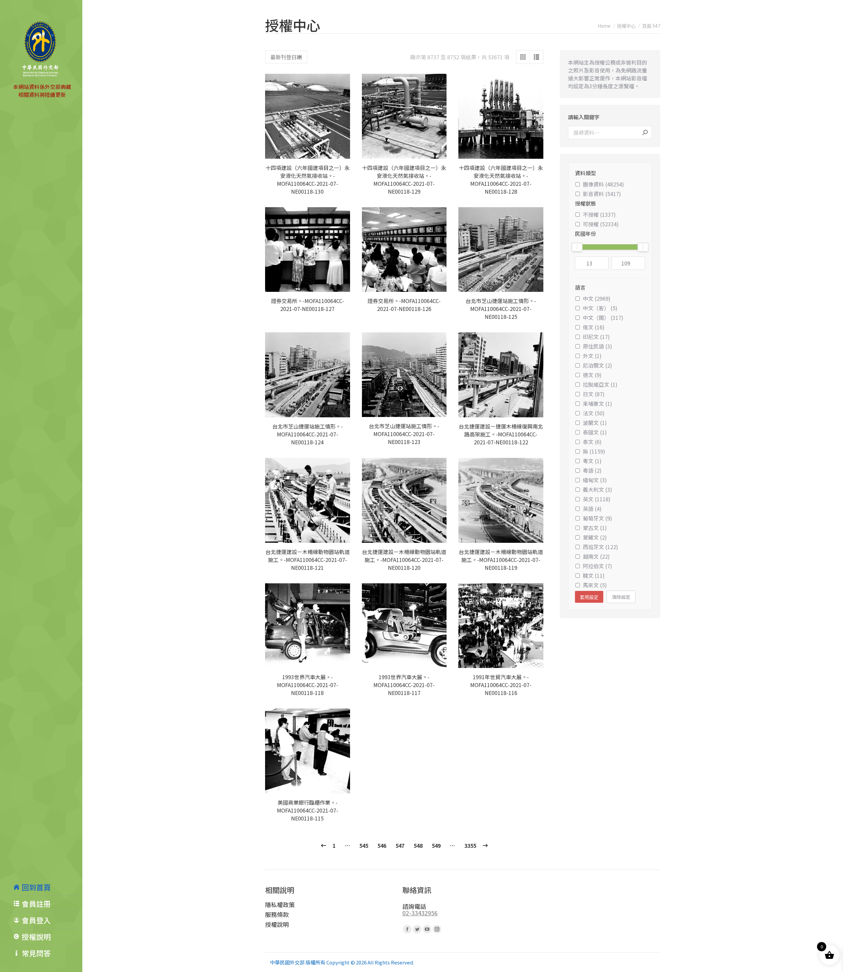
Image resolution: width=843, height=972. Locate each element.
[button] (341, 150)
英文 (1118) (597, 499)
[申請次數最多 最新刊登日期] (286, 57)
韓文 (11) (594, 575)
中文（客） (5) (600, 308)
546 (381, 845)
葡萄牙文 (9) (597, 518)
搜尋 (645, 132)
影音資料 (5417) (602, 194)
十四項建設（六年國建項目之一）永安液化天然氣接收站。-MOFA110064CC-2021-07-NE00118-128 (501, 179)
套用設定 (589, 597)
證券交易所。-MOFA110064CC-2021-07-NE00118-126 (404, 305)
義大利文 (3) (597, 489)
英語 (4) (592, 509)
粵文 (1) (592, 461)
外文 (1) (592, 356)
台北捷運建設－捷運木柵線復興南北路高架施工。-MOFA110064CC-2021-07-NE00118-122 (501, 434)
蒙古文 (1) (595, 528)
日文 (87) (594, 394)
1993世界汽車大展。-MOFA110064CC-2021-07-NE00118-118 (307, 685)
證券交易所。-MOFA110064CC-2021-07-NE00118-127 (307, 305)
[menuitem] (47, 887)
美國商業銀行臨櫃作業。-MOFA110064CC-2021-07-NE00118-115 (307, 810)
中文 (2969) (597, 298)
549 (436, 845)
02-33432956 (420, 912)
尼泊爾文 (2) (597, 365)
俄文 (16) (594, 327)
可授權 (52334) (601, 224)
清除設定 (621, 597)
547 (399, 845)
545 (363, 845)
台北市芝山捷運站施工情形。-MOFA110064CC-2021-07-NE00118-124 (307, 434)
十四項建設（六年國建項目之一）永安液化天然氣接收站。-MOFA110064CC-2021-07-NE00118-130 (307, 179)
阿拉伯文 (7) (597, 566)
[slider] (577, 247)
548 (418, 845)
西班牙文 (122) (600, 547)
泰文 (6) (592, 442)
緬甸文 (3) (595, 480)
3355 (470, 845)
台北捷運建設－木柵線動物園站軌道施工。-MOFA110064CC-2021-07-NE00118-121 (307, 559)
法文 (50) (594, 413)
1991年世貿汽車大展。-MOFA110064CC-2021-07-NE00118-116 (500, 685)
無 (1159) (594, 451)
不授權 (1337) (599, 214)
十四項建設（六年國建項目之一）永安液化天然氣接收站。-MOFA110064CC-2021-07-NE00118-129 (404, 179)
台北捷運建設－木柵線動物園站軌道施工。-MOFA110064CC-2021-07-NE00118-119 (501, 559)
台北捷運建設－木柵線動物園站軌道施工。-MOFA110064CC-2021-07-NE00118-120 (404, 559)
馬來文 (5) (595, 585)
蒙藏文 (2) (595, 537)
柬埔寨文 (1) (597, 403)
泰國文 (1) (595, 432)
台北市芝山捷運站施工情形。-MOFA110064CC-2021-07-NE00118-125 (501, 308)
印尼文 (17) (596, 337)
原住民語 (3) (597, 346)
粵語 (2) (592, 470)
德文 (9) (592, 375)
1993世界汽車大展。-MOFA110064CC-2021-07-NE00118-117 (404, 685)
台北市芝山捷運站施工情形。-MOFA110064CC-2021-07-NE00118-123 (404, 434)
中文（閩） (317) (603, 317)
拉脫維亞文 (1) (600, 384)
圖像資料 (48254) (603, 184)
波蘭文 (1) (595, 423)
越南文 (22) (596, 556)
